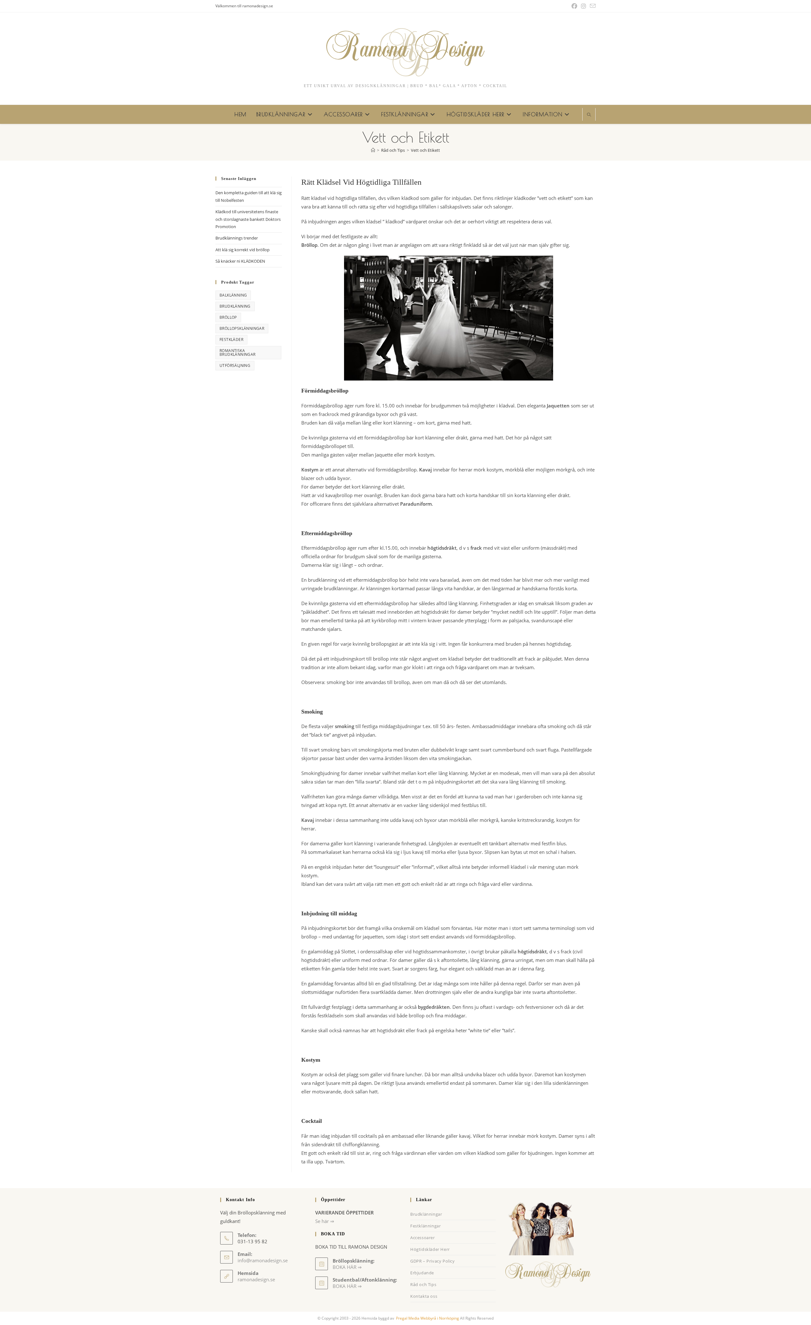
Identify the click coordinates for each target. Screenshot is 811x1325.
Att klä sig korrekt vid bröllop (242, 250)
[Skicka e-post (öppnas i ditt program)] (592, 6)
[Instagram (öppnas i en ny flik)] (583, 6)
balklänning (233, 295)
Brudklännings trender (236, 238)
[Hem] (373, 150)
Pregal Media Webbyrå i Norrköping (427, 1318)
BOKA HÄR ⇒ (347, 1286)
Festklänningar (425, 1226)
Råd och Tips (423, 1284)
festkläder (231, 339)
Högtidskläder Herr (430, 1249)
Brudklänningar (426, 1214)
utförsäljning (235, 365)
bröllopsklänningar (242, 328)
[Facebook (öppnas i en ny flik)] (574, 6)
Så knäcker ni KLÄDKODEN (240, 261)
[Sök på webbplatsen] (588, 115)
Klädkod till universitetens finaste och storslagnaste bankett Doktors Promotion (248, 219)
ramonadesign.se (256, 1279)
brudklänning (235, 306)
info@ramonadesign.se (263, 1260)
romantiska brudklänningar (238, 352)
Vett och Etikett (425, 150)
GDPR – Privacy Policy (432, 1261)
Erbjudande (422, 1273)
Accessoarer (422, 1237)
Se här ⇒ (324, 1221)
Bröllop (228, 317)
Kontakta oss (423, 1296)
